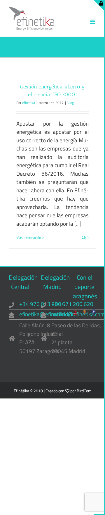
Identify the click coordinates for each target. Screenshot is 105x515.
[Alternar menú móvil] (93, 22)
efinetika (28, 102)
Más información (28, 237)
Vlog (70, 102)
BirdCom (84, 391)
